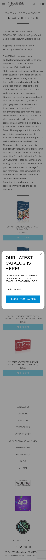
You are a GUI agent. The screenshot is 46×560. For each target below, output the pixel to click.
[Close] (41, 254)
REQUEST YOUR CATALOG (23, 299)
